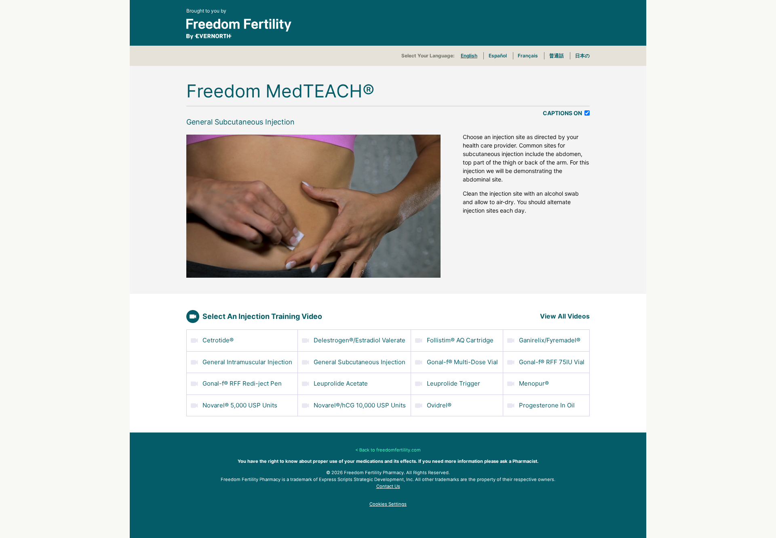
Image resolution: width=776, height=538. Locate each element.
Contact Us (388, 486)
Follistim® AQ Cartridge (460, 340)
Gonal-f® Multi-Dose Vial (462, 362)
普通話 (556, 56)
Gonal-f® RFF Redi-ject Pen (242, 383)
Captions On (563, 113)
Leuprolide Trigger (453, 383)
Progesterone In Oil (547, 405)
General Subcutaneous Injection (359, 362)
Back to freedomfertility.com (390, 450)
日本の (582, 56)
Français (528, 56)
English (469, 56)
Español (498, 56)
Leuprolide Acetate (341, 383)
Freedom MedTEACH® (280, 91)
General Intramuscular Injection (247, 362)
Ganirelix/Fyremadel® (549, 340)
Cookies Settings (388, 504)
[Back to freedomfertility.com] (388, 29)
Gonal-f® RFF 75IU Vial (551, 362)
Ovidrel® (439, 405)
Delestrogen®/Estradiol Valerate (359, 340)
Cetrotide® (218, 340)
